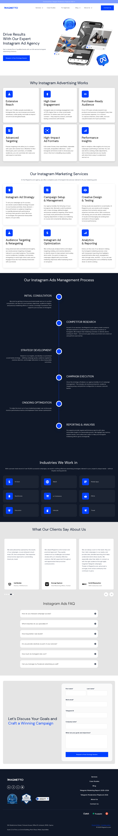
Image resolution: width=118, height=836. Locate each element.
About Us (87, 8)
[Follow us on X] (18, 787)
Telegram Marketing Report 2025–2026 (94, 790)
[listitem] (21, 255)
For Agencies (65, 8)
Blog (76, 8)
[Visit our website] (22, 787)
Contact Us (107, 8)
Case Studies (51, 8)
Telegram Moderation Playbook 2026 (94, 795)
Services (94, 777)
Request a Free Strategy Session (16, 58)
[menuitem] (39, 8)
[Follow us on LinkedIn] (9, 787)
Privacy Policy (96, 825)
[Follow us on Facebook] (13, 787)
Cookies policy (105, 825)
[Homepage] (15, 8)
